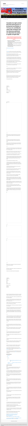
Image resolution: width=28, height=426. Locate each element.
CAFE (4, 3)
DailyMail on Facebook (16, 416)
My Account (21, 15)
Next (24, 19)
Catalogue (12, 15)
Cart (9, 15)
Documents (18, 15)
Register (4, 17)
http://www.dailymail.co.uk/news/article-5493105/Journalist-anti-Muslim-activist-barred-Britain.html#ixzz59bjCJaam (12, 415)
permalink (17, 418)
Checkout (15, 15)
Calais (7, 54)
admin (12, 418)
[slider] (14, 87)
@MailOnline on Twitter (11, 416)
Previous (22, 19)
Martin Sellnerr (9, 418)
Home (3, 15)
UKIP (15, 351)
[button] (14, 88)
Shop (6, 17)
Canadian (8, 51)
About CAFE (6, 15)
